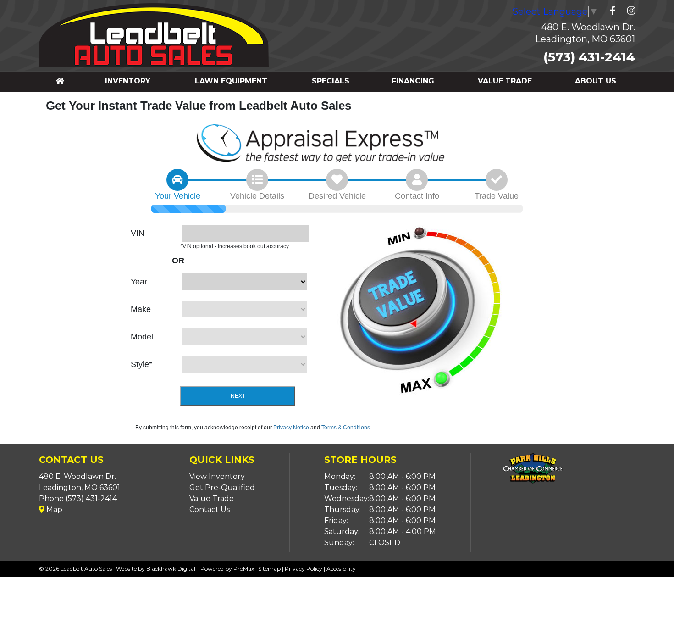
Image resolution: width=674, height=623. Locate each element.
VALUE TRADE (505, 81)
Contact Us (209, 509)
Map (53, 509)
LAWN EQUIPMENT (231, 81)
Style (141, 364)
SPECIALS (330, 81)
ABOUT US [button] (595, 81)
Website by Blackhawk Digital (155, 568)
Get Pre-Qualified (222, 487)
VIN (137, 233)
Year (139, 282)
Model (142, 337)
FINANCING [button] (413, 81)
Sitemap (269, 568)
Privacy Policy (303, 568)
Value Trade (211, 498)
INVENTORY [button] (127, 81)
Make (141, 309)
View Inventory (217, 476)
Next (238, 396)
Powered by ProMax (227, 568)
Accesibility (341, 568)
